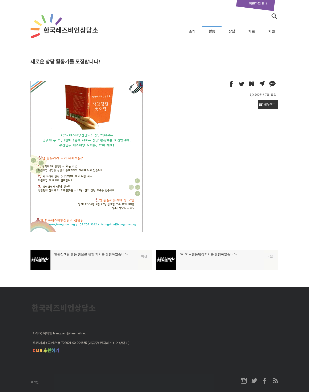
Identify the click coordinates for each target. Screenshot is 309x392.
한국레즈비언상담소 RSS (275, 380)
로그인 (34, 382)
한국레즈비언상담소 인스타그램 (244, 380)
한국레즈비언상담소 (65, 30)
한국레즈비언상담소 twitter (254, 380)
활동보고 (270, 104)
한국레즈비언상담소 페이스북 (265, 380)
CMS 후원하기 (46, 350)
